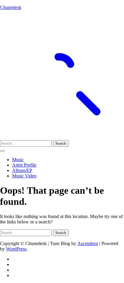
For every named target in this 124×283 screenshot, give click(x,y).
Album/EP (22, 170)
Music (18, 159)
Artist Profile (24, 165)
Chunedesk (10, 7)
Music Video (24, 175)
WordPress (16, 248)
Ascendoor (87, 243)
